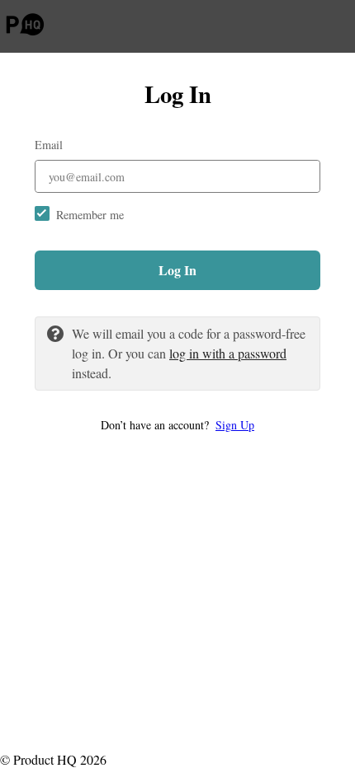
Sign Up (234, 425)
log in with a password (227, 353)
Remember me (90, 214)
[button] (177, 425)
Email (49, 144)
